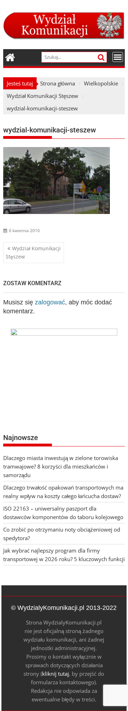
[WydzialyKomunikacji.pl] (10, 56)
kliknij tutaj (55, 673)
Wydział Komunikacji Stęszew (33, 252)
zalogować (50, 302)
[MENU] (117, 57)
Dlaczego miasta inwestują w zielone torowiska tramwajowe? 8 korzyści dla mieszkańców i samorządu (60, 466)
